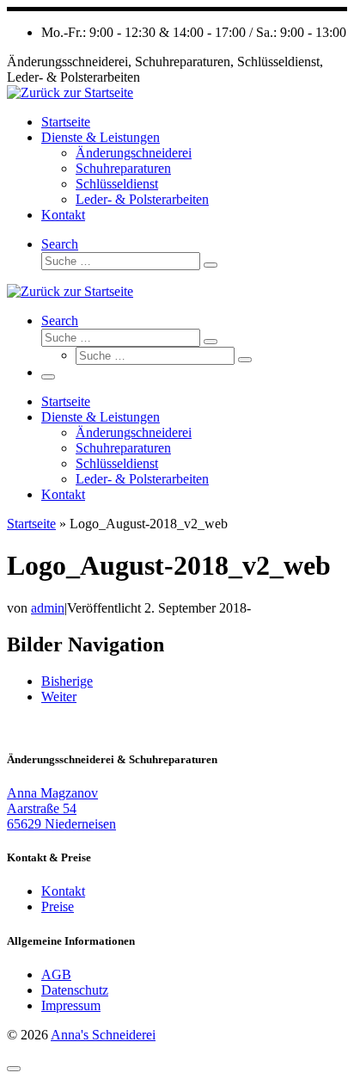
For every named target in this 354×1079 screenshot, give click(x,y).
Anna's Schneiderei (103, 1034)
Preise (57, 906)
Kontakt (63, 891)
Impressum (71, 1005)
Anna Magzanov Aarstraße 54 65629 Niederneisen (61, 808)
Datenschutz (74, 990)
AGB (56, 974)
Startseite (31, 523)
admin (47, 608)
